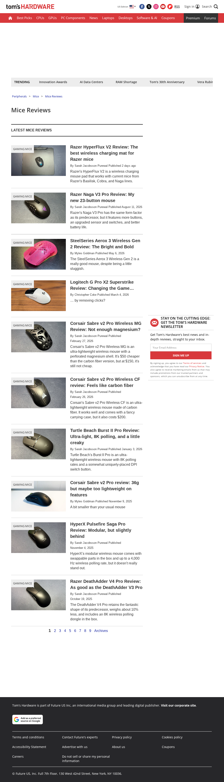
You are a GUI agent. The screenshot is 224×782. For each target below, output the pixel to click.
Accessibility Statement (29, 747)
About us (118, 747)
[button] (210, 6)
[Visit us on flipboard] (170, 6)
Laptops (108, 18)
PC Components (73, 18)
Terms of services (192, 363)
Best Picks (24, 18)
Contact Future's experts (80, 737)
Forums (210, 18)
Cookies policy (172, 737)
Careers (18, 756)
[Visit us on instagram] (156, 6)
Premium (193, 18)
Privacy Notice (196, 366)
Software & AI (147, 18)
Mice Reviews (53, 96)
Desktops (126, 18)
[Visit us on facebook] (142, 6)
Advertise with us (75, 747)
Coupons (168, 18)
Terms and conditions (28, 737)
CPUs (40, 18)
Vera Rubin (205, 82)
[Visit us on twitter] (149, 6)
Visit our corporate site (178, 705)
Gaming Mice (22, 149)
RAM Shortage (126, 82)
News (93, 18)
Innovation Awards (53, 82)
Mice (36, 96)
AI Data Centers (91, 82)
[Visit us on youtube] (163, 6)
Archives (101, 631)
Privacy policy (122, 737)
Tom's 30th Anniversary (167, 82)
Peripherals (19, 96)
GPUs (52, 18)
